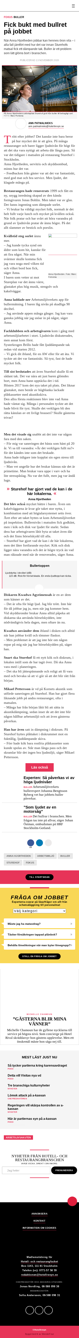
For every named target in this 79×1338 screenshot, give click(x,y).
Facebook (30, 1310)
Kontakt (39, 1221)
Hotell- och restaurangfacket (39, 1261)
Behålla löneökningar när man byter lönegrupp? (39, 945)
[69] (30, 842)
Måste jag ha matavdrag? (24, 923)
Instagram (48, 1310)
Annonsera (39, 1214)
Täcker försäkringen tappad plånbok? (32, 934)
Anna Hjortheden (19, 856)
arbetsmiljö (45, 856)
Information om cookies (39, 1228)
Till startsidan (39, 877)
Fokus (30, 862)
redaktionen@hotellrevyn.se (39, 1274)
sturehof (13, 862)
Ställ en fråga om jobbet (39, 956)
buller (65, 856)
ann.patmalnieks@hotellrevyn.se (46, 126)
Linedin (39, 1310)
